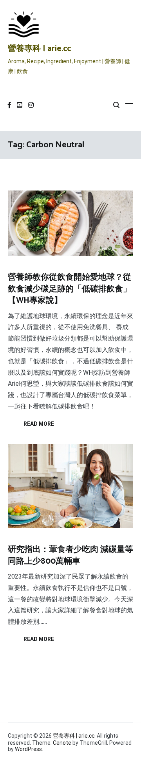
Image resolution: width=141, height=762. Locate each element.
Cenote (62, 743)
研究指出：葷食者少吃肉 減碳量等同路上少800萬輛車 (70, 555)
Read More (39, 424)
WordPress (28, 749)
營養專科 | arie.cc (39, 48)
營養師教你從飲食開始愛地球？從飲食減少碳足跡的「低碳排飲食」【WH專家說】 (69, 289)
